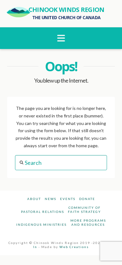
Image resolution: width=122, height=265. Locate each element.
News (50, 199)
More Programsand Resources (88, 222)
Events (67, 199)
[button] (60, 38)
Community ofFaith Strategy (84, 210)
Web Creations (74, 247)
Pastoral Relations (42, 212)
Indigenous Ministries (41, 224)
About (34, 199)
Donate (87, 199)
